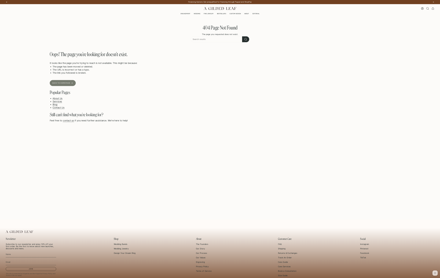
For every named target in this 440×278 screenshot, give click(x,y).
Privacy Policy (47, 273)
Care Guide (283, 262)
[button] (185, 13)
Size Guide (282, 275)
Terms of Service (11, 275)
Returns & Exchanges (287, 253)
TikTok (363, 258)
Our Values (201, 258)
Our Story (200, 249)
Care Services (284, 266)
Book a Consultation (287, 271)
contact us (68, 120)
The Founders (202, 244)
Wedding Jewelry (121, 249)
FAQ (280, 244)
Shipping (281, 249)
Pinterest (364, 249)
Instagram (364, 244)
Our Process (201, 253)
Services (57, 101)
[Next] (433, 2)
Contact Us (59, 107)
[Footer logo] (19, 231)
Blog (55, 104)
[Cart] (433, 8)
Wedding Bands (120, 244)
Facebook (364, 253)
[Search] (245, 39)
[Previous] (7, 2)
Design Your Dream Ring (125, 253)
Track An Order (285, 258)
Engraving (200, 262)
